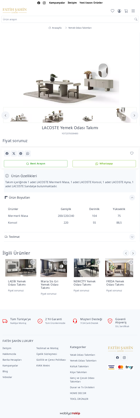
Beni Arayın (37, 163)
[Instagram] (124, 358)
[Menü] (133, 11)
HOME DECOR (78, 393)
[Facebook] (117, 358)
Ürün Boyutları (19, 197)
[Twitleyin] (14, 153)
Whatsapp (106, 163)
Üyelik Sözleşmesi (46, 354)
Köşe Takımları (78, 372)
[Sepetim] (125, 11)
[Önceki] (133, 253)
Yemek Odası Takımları (83, 360)
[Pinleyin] (21, 153)
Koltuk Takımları (79, 366)
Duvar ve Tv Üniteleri (82, 387)
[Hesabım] (119, 11)
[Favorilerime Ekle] (132, 153)
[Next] (132, 69)
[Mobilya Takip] (70, 413)
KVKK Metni (43, 365)
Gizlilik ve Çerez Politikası (51, 359)
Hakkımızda (9, 354)
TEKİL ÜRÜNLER (79, 398)
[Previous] (8, 69)
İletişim (72, 2)
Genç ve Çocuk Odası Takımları (82, 379)
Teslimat (14, 237)
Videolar (7, 377)
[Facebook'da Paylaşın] (7, 153)
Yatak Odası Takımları (82, 354)
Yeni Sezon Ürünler (91, 2)
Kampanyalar (57, 2)
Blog (5, 371)
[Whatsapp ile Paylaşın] (28, 153)
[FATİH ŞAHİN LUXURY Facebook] (38, 2)
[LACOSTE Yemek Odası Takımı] (70, 69)
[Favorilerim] (111, 11)
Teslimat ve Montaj (47, 348)
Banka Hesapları (12, 359)
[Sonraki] (126, 253)
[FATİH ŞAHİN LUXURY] (15, 10)
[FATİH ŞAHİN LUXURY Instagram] (44, 2)
